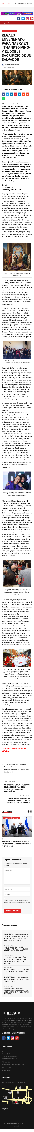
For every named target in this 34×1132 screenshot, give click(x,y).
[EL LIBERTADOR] (17, 11)
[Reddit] (23, 97)
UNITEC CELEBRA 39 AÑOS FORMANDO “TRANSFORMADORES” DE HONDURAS (16, 974)
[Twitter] (7, 97)
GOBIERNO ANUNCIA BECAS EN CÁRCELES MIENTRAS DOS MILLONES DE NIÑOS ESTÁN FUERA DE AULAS (16, 952)
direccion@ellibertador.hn (9, 1057)
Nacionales (16, 821)
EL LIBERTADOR (21, 768)
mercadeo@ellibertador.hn (9, 1059)
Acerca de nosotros (7, 1117)
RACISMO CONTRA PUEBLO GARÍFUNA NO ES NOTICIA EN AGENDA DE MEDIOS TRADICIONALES (16, 983)
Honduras (6, 34)
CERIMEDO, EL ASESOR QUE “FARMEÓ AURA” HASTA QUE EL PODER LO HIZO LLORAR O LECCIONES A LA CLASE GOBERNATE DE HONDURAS (16, 941)
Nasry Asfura (15, 770)
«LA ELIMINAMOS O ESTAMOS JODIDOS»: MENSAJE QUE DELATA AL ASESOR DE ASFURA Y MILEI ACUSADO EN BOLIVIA (16, 994)
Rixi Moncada (25, 773)
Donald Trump (11, 768)
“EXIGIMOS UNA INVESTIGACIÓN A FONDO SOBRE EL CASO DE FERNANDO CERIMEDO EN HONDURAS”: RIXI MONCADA (16, 847)
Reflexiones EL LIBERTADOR (11, 773)
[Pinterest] (15, 97)
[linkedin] (11, 97)
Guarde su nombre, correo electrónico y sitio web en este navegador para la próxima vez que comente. (17, 905)
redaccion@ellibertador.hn (9, 1061)
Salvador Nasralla (8, 775)
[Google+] (19, 97)
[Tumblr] (3, 101)
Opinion (13, 34)
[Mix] (27, 97)
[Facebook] (3, 97)
